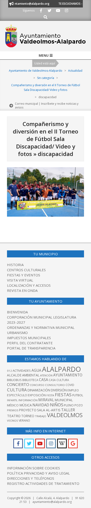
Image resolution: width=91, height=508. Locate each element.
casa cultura (59, 380)
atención (46, 375)
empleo (73, 390)
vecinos (12, 420)
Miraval (46, 399)
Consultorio (55, 385)
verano (24, 421)
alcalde (14, 375)
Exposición (37, 395)
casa (43, 379)
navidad (40, 405)
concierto (18, 384)
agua (36, 370)
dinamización (39, 390)
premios (12, 410)
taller (68, 409)
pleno (69, 405)
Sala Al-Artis (48, 410)
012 (9, 370)
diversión (59, 390)
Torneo (27, 416)
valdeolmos (65, 415)
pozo (78, 405)
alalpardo (61, 369)
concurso (37, 385)
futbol (77, 395)
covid (70, 385)
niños (56, 405)
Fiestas (63, 395)
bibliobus (14, 380)
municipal (64, 399)
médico (13, 405)
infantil (12, 400)
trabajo (40, 416)
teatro (14, 415)
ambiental (30, 375)
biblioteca (30, 380)
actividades (22, 370)
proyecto (27, 410)
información (28, 400)
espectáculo (17, 395)
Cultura (17, 390)
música (25, 405)
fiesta (50, 395)
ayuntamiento (67, 375)
